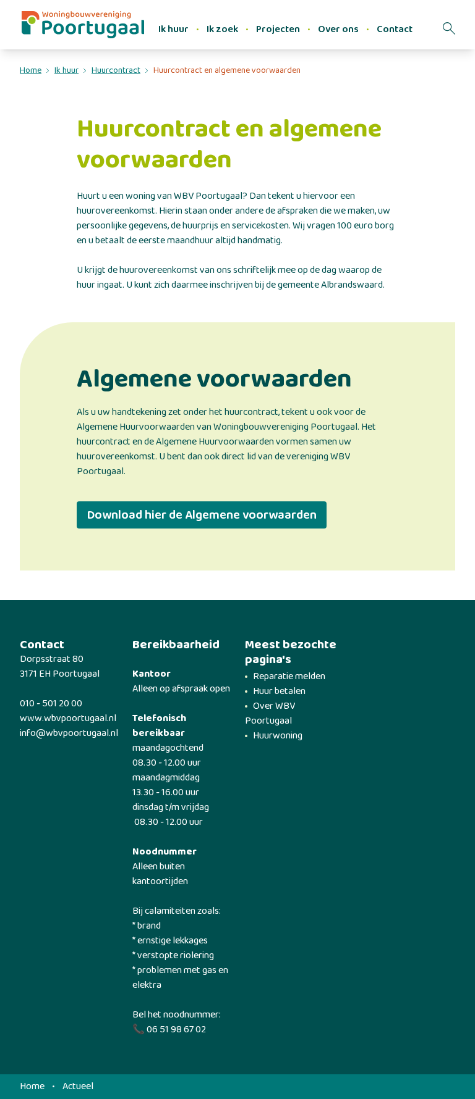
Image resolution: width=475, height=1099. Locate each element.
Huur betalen (279, 691)
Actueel (77, 1086)
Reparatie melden (289, 676)
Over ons (338, 29)
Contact (395, 29)
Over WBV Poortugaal (270, 713)
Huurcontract (116, 70)
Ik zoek (222, 29)
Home (30, 70)
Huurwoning (277, 735)
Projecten (278, 29)
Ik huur (173, 29)
